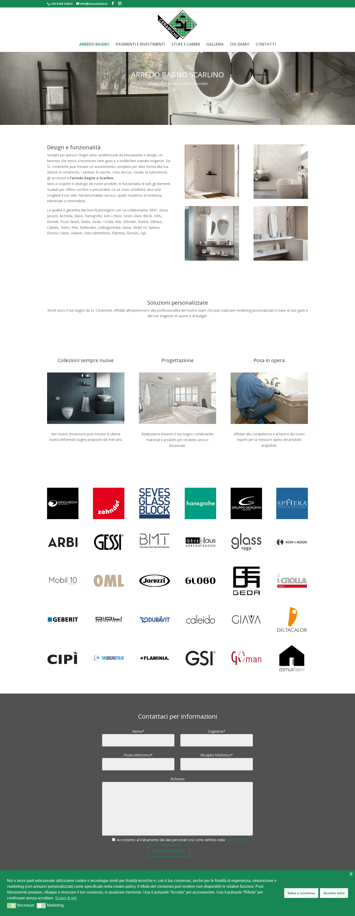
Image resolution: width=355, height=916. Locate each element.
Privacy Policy (236, 839)
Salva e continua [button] (301, 893)
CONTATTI (266, 45)
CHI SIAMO (239, 45)
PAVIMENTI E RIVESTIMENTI (140, 45)
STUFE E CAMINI (185, 45)
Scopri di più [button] (66, 898)
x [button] (351, 873)
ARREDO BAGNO (94, 45)
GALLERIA (215, 45)
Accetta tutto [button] (334, 893)
